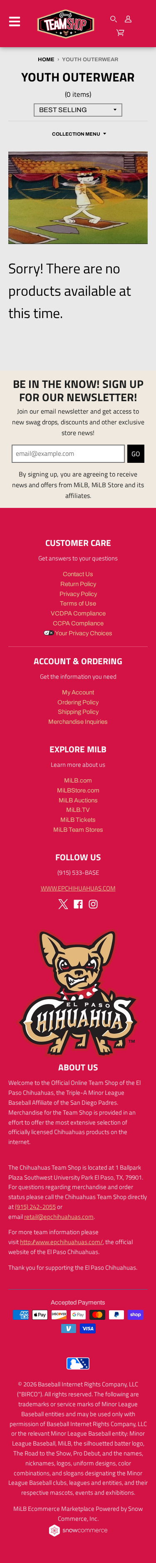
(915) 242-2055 (35, 1206)
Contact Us (78, 574)
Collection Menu (76, 134)
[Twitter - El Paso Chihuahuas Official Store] (63, 904)
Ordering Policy (78, 702)
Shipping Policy (78, 711)
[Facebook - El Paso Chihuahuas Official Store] (78, 904)
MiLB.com (78, 780)
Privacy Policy (78, 594)
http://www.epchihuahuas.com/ (61, 1242)
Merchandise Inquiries (78, 721)
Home (46, 59)
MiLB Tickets (78, 819)
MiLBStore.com (78, 790)
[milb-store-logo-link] (78, 1371)
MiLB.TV (78, 810)
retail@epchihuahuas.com (59, 1216)
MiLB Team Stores (78, 829)
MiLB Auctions (78, 800)
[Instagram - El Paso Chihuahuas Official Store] (93, 904)
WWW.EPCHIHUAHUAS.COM (78, 888)
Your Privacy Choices (83, 633)
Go (135, 454)
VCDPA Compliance (78, 613)
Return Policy (78, 584)
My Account (78, 692)
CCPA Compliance (78, 623)
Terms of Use (78, 603)
